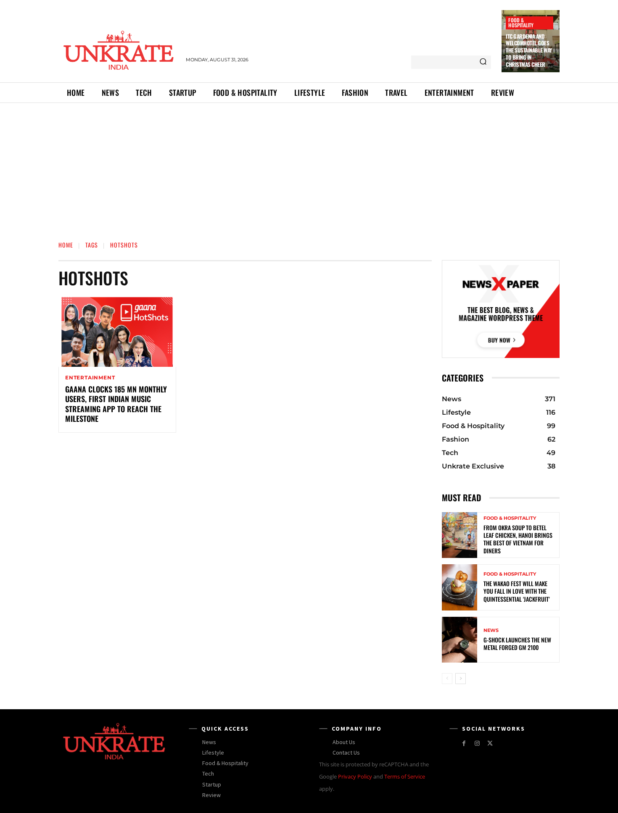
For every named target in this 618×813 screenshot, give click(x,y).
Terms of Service (404, 776)
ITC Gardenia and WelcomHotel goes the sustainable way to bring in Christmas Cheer (529, 50)
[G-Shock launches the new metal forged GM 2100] (459, 640)
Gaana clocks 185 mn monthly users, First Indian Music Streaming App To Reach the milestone (116, 404)
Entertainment (90, 377)
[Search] (483, 62)
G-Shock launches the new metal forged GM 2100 (517, 643)
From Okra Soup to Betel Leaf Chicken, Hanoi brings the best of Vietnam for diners (517, 539)
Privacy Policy (355, 776)
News (491, 630)
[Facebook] (464, 743)
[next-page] (460, 678)
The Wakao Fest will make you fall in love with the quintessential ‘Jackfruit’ (516, 591)
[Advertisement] (309, 166)
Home (65, 244)
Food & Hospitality (520, 22)
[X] (490, 743)
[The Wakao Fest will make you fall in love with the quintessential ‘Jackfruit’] (459, 587)
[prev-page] (447, 678)
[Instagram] (477, 743)
